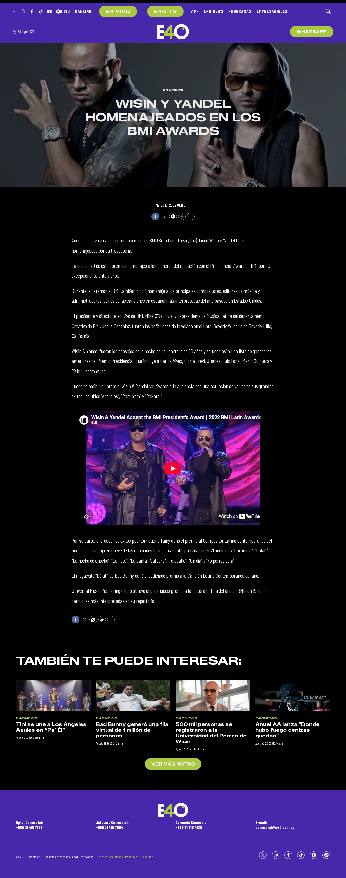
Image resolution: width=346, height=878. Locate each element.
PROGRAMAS (240, 11)
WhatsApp (311, 31)
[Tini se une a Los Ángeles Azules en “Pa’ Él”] (53, 695)
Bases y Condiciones (110, 857)
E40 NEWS (213, 11)
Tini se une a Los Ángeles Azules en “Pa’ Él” (51, 727)
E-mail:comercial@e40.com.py (274, 824)
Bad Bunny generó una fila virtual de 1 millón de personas (132, 730)
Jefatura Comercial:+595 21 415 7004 (112, 824)
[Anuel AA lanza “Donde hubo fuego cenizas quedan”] (292, 695)
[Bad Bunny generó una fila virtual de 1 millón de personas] (133, 695)
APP (195, 11)
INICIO (64, 11)
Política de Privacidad (139, 857)
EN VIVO (118, 11)
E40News (173, 90)
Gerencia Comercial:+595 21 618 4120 (192, 824)
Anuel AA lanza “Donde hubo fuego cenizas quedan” (287, 730)
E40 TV (165, 11)
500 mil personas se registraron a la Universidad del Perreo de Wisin (211, 733)
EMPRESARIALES (272, 11)
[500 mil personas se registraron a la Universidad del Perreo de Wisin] (213, 695)
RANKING (83, 11)
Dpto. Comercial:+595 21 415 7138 (29, 824)
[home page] (173, 31)
